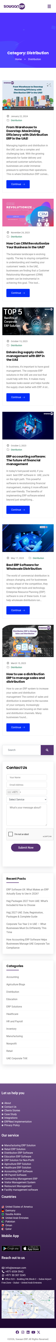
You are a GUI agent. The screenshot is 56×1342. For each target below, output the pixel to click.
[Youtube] (33, 1332)
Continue (16, 184)
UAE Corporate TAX (16, 1058)
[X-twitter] (38, 1332)
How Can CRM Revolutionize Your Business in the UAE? (27, 245)
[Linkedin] (28, 1332)
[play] (11, 1248)
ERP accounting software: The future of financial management (26, 460)
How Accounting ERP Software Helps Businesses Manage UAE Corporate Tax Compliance (28, 943)
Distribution (16, 120)
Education (11, 999)
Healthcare (12, 1014)
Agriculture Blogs (15, 984)
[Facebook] (17, 1332)
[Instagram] (22, 1332)
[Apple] (31, 1248)
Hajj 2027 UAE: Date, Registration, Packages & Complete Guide (24, 914)
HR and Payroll (14, 1021)
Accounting (12, 977)
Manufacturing (14, 1036)
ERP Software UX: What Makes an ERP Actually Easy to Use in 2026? (27, 891)
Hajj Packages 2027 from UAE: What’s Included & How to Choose (27, 903)
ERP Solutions (14, 1006)
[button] (49, 6)
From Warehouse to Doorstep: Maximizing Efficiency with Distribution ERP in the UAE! (27, 132)
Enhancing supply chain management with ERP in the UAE (25, 356)
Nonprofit (11, 1043)
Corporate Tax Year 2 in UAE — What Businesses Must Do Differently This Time (26, 928)
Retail (9, 1050)
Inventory (11, 1028)
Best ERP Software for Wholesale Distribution (24, 567)
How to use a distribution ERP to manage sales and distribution (25, 678)
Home (18, 59)
